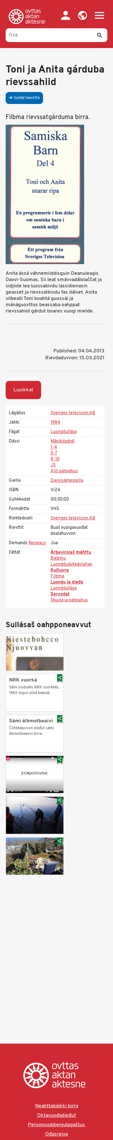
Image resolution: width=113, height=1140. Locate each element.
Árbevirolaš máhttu (71, 553)
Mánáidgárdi (63, 441)
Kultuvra (60, 570)
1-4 (54, 447)
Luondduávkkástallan (71, 564)
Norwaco (37, 543)
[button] (82, 15)
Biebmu (58, 559)
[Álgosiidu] (28, 16)
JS (53, 465)
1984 (55, 423)
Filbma (57, 576)
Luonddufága (64, 432)
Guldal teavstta (24, 97)
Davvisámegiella (67, 481)
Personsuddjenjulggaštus (56, 1125)
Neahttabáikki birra (56, 1106)
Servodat (60, 594)
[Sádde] (99, 35)
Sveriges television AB (73, 413)
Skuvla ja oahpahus (69, 600)
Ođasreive (56, 1134)
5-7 (54, 453)
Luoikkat (23, 390)
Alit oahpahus (64, 471)
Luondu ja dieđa (67, 582)
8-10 (55, 459)
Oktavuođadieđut (56, 1115)
